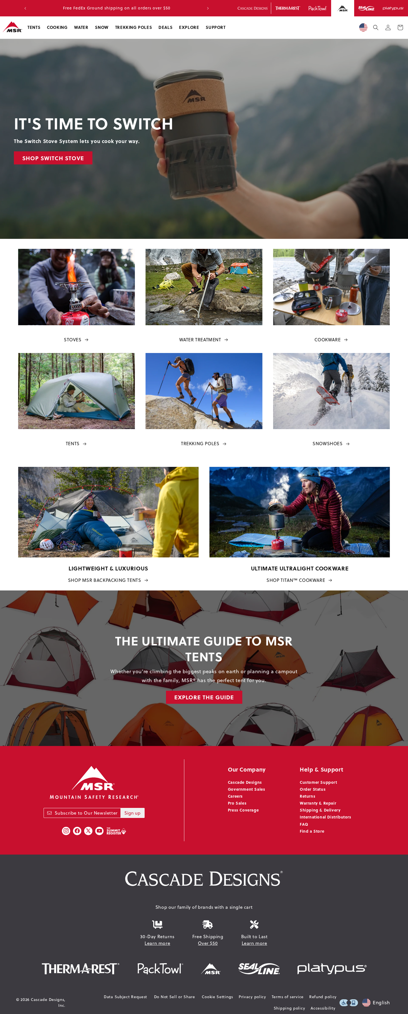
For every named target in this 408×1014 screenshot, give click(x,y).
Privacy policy (252, 997)
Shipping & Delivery (320, 810)
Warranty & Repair (318, 803)
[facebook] (77, 831)
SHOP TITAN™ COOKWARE (295, 580)
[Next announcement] (208, 8)
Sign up (132, 813)
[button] (34, 27)
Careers (235, 796)
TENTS (73, 443)
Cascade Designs (245, 782)
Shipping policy (289, 1008)
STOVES (73, 340)
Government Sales (246, 789)
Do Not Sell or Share (174, 997)
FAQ (304, 824)
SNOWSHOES (327, 443)
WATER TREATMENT (200, 340)
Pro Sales (237, 803)
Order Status (313, 789)
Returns (307, 796)
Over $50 (208, 943)
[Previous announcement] (25, 8)
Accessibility (323, 1008)
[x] (88, 831)
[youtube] (99, 831)
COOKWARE (327, 340)
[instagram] (66, 831)
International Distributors (325, 817)
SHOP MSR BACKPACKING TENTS (104, 580)
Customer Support (318, 782)
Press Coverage (243, 810)
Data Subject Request (125, 997)
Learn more (157, 943)
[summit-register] (116, 831)
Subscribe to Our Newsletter (86, 813)
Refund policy (323, 997)
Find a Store (312, 831)
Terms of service (288, 997)
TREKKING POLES (200, 443)
